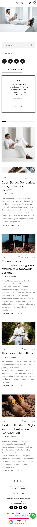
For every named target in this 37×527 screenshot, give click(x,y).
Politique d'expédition (19, 491)
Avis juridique (19, 501)
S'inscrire (19, 106)
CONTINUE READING (11, 225)
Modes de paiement (18, 488)
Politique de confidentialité (18, 496)
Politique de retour (18, 493)
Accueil (15, 25)
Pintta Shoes (10, 194)
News (23, 25)
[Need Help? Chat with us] (33, 516)
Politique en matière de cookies (18, 498)
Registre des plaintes (18, 503)
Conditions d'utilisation (18, 486)
